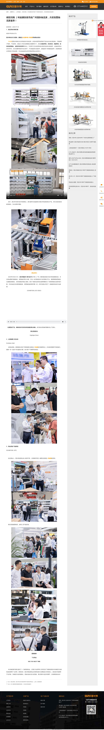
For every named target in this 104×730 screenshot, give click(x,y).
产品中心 (32, 6)
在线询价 (93, 6)
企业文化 (8, 710)
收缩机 (24, 713)
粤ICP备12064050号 (57, 729)
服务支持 (45, 6)
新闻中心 (60, 6)
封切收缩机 (25, 716)
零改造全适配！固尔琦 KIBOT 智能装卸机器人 (81, 182)
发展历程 (8, 707)
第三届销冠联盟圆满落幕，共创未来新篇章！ (21, 684)
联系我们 (67, 6)
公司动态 (18, 12)
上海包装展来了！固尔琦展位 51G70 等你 (80, 148)
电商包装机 (25, 720)
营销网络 (8, 716)
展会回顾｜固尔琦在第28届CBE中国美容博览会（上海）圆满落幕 (26, 681)
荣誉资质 (8, 713)
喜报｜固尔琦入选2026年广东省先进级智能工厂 (82, 137)
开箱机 (24, 707)
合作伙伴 (8, 720)
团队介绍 (8, 703)
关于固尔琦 (53, 6)
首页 (26, 6)
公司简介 (8, 700)
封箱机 (24, 710)
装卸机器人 (25, 703)
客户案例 (39, 6)
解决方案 (43, 700)
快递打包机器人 (27, 700)
